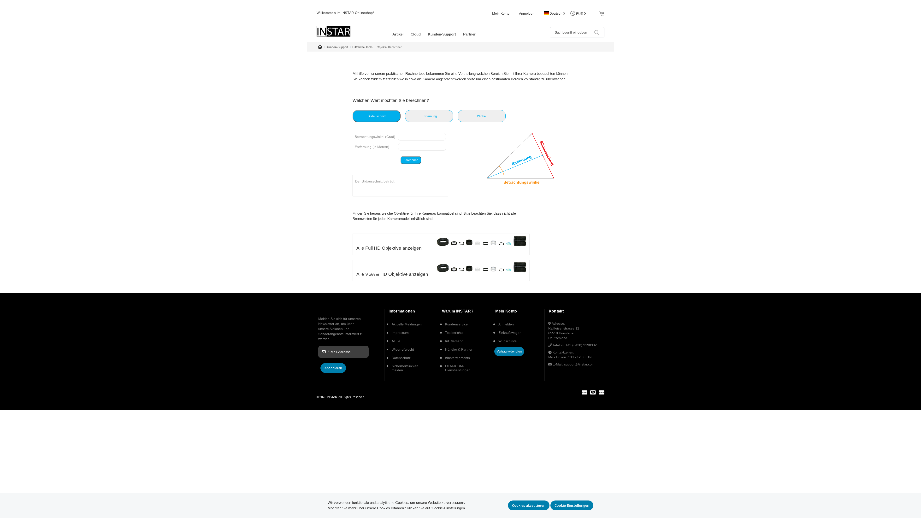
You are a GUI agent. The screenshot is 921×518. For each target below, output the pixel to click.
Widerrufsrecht (403, 349)
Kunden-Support (337, 47)
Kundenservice (456, 324)
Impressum (400, 333)
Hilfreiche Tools (362, 47)
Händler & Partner (458, 349)
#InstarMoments (457, 358)
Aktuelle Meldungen (407, 324)
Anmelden (526, 13)
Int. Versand (454, 341)
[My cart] (601, 13)
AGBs (396, 341)
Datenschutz (401, 358)
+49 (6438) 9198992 (581, 345)
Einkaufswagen (509, 333)
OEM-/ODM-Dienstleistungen (457, 368)
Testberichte (454, 333)
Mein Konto (500, 13)
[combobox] (577, 32)
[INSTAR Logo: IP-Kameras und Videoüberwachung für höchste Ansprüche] (333, 31)
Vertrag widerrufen (509, 351)
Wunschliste (507, 341)
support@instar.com (579, 364)
